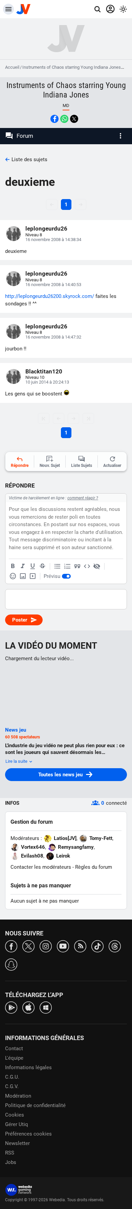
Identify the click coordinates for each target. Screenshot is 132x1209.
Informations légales (28, 1067)
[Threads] (115, 945)
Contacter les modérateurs (40, 867)
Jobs (10, 1162)
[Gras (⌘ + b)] (13, 566)
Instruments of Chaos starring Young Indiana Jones (71, 67)
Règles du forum (93, 867)
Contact (14, 1048)
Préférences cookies (28, 1134)
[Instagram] (46, 945)
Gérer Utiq (16, 1124)
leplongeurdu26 (46, 228)
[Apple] (28, 1007)
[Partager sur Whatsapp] (64, 119)
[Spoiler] (97, 566)
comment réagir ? (82, 498)
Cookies (14, 1115)
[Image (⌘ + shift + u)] (23, 576)
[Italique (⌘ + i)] (23, 566)
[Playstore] (11, 1007)
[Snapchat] (11, 964)
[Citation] (77, 566)
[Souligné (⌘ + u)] (32, 566)
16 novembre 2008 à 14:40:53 (53, 284)
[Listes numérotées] (67, 566)
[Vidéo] (32, 576)
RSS (9, 1153)
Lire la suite (16, 761)
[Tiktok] (97, 945)
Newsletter (17, 1143)
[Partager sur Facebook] (54, 119)
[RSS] (80, 945)
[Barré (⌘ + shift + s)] (42, 566)
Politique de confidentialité (35, 1105)
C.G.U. (12, 1077)
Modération (18, 1096)
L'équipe (14, 1058)
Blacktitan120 (43, 371)
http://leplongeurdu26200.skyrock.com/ (49, 296)
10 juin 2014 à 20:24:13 (47, 382)
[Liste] (57, 566)
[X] (28, 945)
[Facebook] (11, 945)
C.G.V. (12, 1086)
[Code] (87, 566)
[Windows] (46, 1007)
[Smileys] (13, 576)
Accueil (12, 67)
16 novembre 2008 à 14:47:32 (53, 337)
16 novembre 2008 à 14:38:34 (53, 239)
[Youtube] (63, 945)
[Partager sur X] (74, 119)
